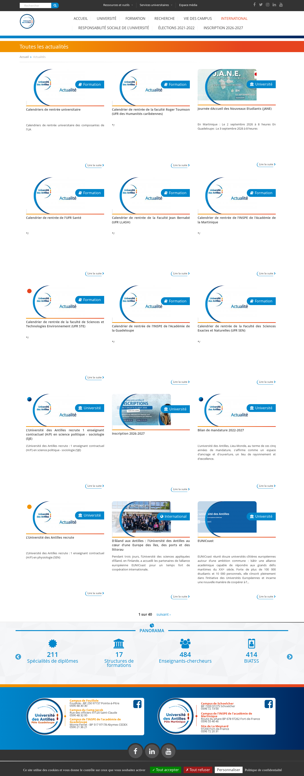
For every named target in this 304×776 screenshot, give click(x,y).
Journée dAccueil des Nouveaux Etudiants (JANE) (235, 108)
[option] (53, 651)
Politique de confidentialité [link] (263, 770)
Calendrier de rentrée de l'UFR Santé (53, 218)
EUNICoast (206, 541)
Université (106, 18)
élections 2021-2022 (176, 27)
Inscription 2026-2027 (223, 27)
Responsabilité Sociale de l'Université (113, 27)
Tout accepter (167, 769)
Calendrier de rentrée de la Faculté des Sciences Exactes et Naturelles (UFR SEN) (237, 328)
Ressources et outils (116, 5)
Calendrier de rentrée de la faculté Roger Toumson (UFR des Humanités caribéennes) (151, 111)
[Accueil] (27, 25)
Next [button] (288, 655)
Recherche (164, 18)
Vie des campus (198, 18)
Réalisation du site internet (14, 760)
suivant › (163, 614)
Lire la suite (94, 165)
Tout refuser (199, 769)
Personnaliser (228, 769)
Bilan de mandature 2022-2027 (221, 430)
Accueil (81, 18)
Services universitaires (155, 5)
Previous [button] (16, 655)
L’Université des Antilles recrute (50, 537)
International (234, 18)
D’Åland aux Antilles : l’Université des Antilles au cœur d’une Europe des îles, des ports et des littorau (151, 545)
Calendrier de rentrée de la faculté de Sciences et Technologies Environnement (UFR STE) (65, 324)
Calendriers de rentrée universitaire (53, 109)
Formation (135, 18)
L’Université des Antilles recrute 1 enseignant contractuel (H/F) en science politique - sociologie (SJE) (65, 434)
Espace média (188, 5)
